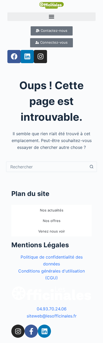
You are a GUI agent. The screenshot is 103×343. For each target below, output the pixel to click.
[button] (51, 16)
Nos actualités (51, 210)
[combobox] (46, 167)
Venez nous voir (51, 231)
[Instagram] (40, 56)
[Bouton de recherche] (92, 167)
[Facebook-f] (31, 331)
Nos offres (51, 221)
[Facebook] (14, 56)
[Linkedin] (27, 56)
